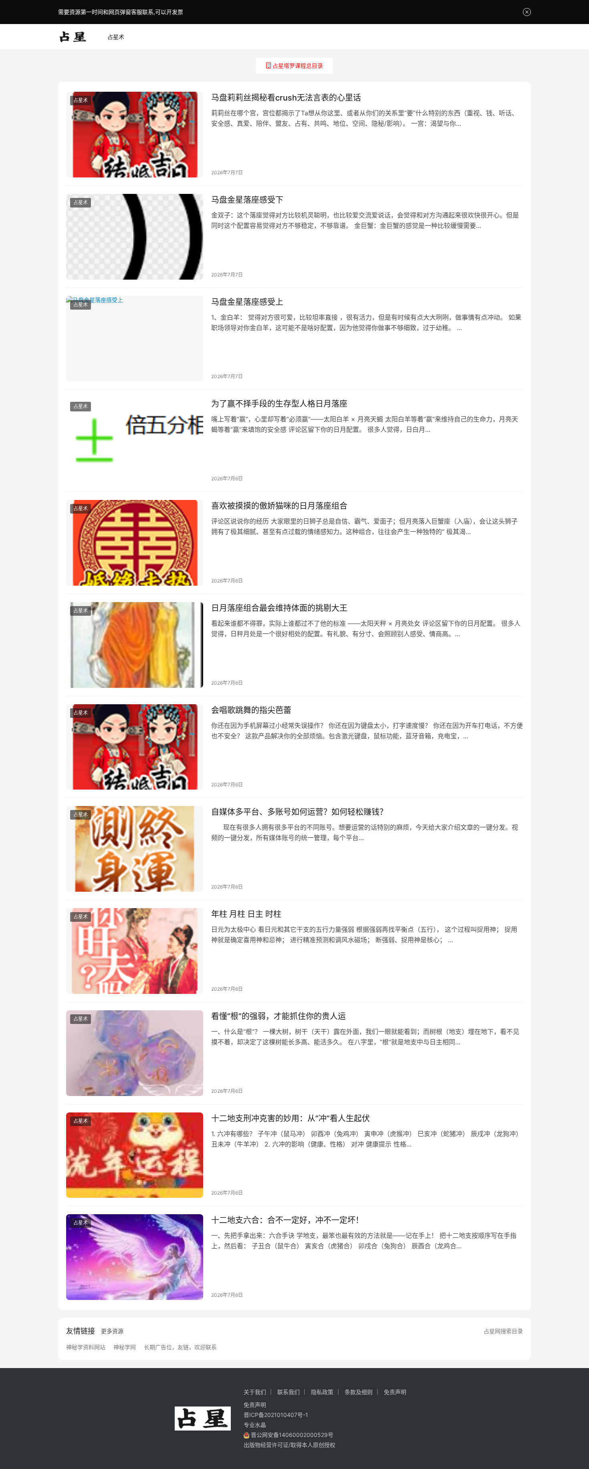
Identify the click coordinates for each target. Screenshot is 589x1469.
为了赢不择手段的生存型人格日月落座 (279, 404)
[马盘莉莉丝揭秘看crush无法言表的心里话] (134, 134)
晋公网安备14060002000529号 (291, 1434)
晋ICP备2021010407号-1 (276, 1414)
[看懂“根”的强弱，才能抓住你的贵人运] (134, 1053)
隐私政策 (322, 1391)
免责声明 (395, 1391)
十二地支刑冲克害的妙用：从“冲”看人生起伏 (290, 1118)
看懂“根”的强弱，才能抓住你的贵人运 (278, 1016)
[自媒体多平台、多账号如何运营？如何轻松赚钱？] (134, 849)
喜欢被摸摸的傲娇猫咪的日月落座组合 (279, 506)
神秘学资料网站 (85, 1347)
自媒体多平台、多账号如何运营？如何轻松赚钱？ (299, 812)
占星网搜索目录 (503, 1331)
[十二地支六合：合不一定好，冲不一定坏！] (134, 1257)
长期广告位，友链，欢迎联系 (180, 1347)
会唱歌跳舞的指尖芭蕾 (251, 710)
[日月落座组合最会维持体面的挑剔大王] (134, 645)
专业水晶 (255, 1424)
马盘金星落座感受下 (247, 200)
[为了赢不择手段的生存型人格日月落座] (134, 441)
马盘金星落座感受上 (247, 302)
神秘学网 (124, 1347)
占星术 (115, 36)
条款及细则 (359, 1391)
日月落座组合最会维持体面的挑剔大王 (279, 608)
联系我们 (288, 1391)
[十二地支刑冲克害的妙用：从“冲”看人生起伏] (134, 1155)
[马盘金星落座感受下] (134, 237)
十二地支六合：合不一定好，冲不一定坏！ (287, 1220)
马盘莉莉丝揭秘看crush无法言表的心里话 (286, 98)
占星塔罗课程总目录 (297, 65)
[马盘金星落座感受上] (134, 339)
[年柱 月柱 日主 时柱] (134, 951)
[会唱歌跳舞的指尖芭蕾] (134, 747)
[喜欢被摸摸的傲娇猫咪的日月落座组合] (134, 543)
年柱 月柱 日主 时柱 (246, 914)
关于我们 (255, 1391)
